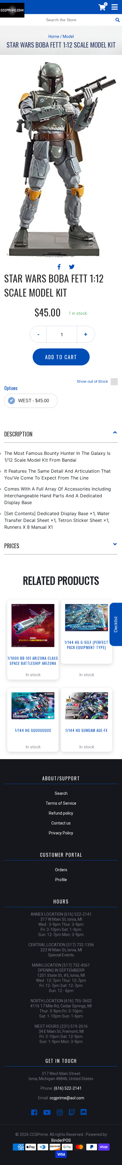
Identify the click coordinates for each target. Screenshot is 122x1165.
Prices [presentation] (11, 545)
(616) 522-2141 (68, 1088)
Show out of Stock (92, 381)
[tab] (61, 436)
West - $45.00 (33, 400)
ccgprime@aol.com (67, 1098)
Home (54, 36)
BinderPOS (61, 1140)
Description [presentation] (18, 434)
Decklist (115, 624)
